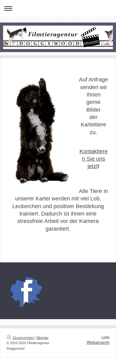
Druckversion (23, 337)
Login (105, 337)
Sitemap (42, 337)
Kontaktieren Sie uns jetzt (93, 159)
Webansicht (98, 342)
